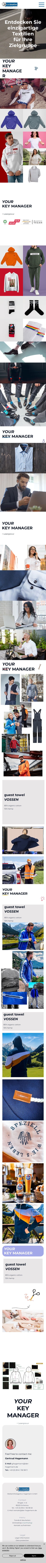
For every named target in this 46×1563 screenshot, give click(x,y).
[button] (41, 4)
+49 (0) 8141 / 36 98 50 (24, 1508)
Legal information (22, 1538)
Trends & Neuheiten (22, 1520)
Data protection (22, 1540)
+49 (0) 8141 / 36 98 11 (18, 1470)
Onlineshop (22, 1523)
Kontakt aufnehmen (22, 1525)
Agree (34, 1556)
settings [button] (23, 1560)
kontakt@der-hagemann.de (25, 1510)
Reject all (12, 1556)
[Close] (43, 1545)
